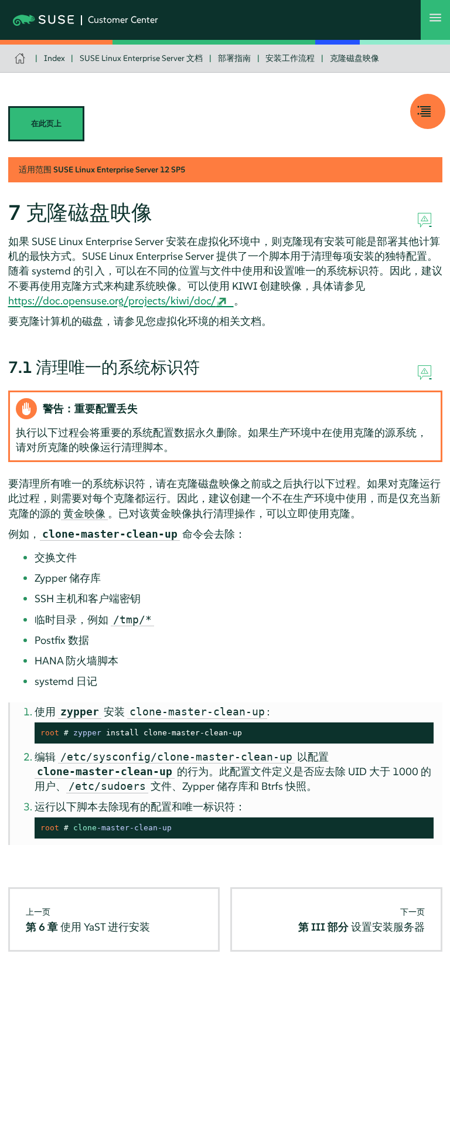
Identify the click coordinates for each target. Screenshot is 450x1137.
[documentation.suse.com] (21, 58)
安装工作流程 (290, 58)
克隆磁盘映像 (354, 58)
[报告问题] (424, 220)
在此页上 (46, 123)
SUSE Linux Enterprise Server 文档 (141, 58)
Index (54, 58)
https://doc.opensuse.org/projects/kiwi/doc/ (112, 300)
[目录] (427, 111)
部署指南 (234, 58)
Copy (418, 733)
